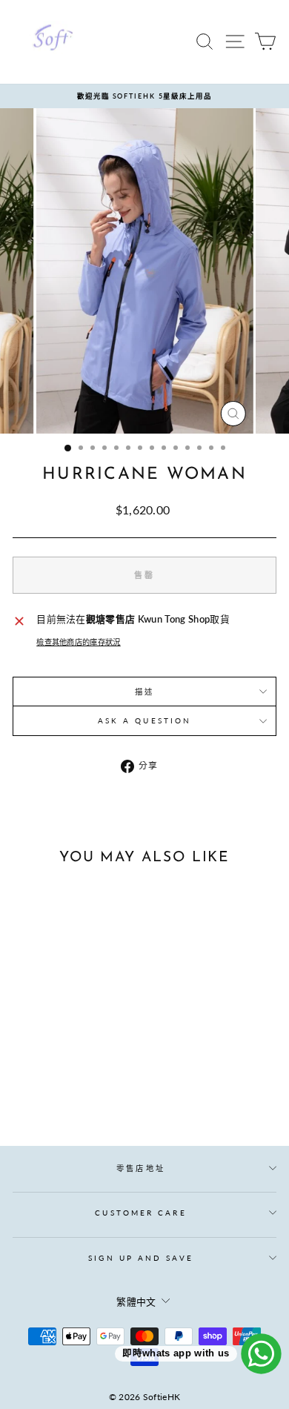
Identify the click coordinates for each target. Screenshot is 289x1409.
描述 (144, 691)
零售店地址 (140, 1168)
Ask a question (144, 720)
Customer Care (140, 1212)
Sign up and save (140, 1257)
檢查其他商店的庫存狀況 (78, 641)
